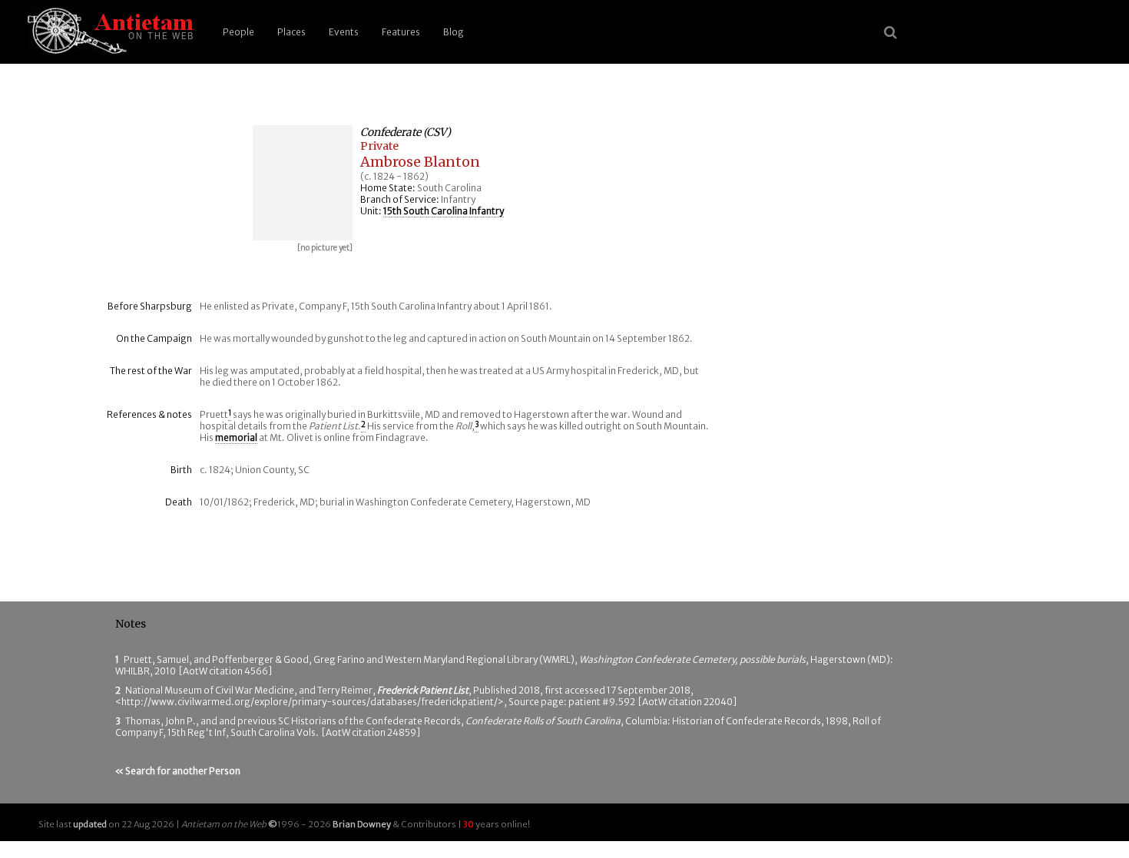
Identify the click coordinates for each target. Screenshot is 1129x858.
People (238, 32)
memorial (236, 437)
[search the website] (890, 32)
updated (90, 824)
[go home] (107, 32)
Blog (453, 32)
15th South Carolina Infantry (443, 211)
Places (291, 32)
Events (344, 32)
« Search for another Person (177, 771)
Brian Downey (362, 824)
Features (401, 32)
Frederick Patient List (422, 690)
